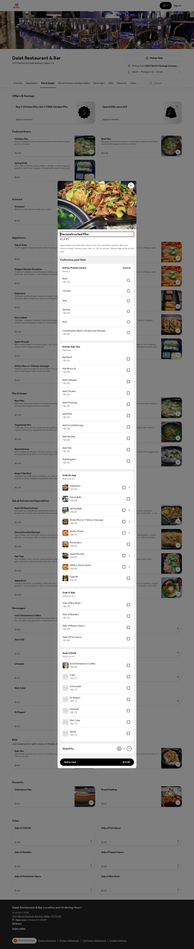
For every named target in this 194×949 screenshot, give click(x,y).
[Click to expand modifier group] (129, 487)
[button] (97, 205)
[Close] (131, 185)
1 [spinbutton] (124, 748)
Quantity (68, 748)
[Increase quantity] (129, 748)
